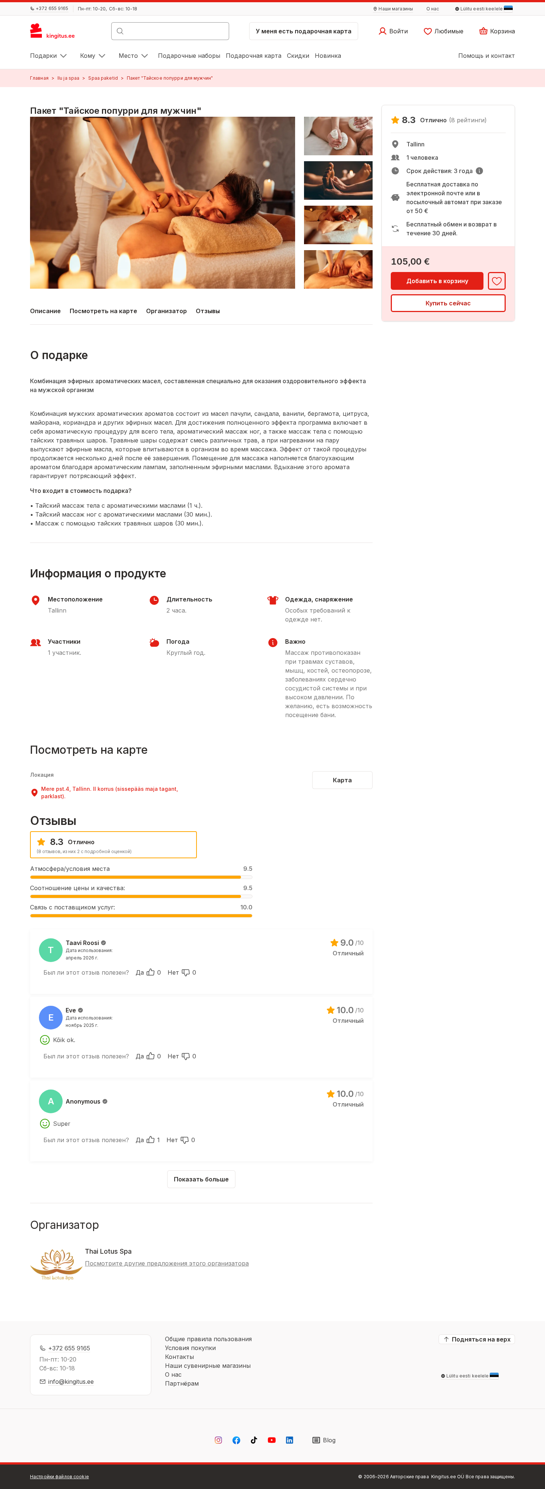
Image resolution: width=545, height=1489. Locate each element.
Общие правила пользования (208, 1339)
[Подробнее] (479, 170)
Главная (39, 78)
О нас (173, 1374)
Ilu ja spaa (68, 78)
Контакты (179, 1356)
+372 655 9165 (69, 1348)
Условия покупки (190, 1348)
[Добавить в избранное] (497, 281)
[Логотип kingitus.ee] (56, 33)
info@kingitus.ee (71, 1381)
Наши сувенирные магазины (208, 1365)
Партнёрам (182, 1383)
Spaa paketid (103, 78)
